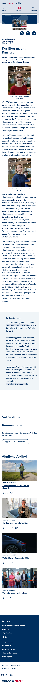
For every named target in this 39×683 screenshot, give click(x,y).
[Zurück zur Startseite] (11, 3)
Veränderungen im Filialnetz (15, 593)
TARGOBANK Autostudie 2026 (15, 558)
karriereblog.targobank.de (17, 325)
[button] (4, 9)
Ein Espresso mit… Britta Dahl (15, 523)
